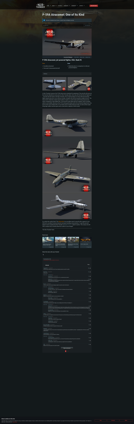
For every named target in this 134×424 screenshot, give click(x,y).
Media (53, 5)
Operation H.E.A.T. (67, 224)
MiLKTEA (45, 271)
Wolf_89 (44, 294)
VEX (44, 344)
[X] (43, 255)
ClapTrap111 (50, 276)
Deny (101, 420)
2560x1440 (82, 57)
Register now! (94, 5)
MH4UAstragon (51, 288)
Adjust (126, 420)
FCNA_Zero (50, 340)
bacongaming (50, 309)
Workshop (66, 5)
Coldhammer (50, 321)
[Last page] (79, 351)
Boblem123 (50, 279)
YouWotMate (45, 301)
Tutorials (60, 5)
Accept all (113, 420)
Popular (47, 265)
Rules (89, 264)
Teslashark (50, 291)
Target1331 (45, 268)
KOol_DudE (50, 297)
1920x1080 (76, 57)
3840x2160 (87, 57)
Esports (81, 5)
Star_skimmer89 (46, 324)
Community (73, 5)
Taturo (44, 313)
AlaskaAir (45, 328)
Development (88, 25)
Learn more (15, 421)
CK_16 (44, 283)
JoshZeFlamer (46, 333)
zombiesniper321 (51, 337)
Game (48, 5)
